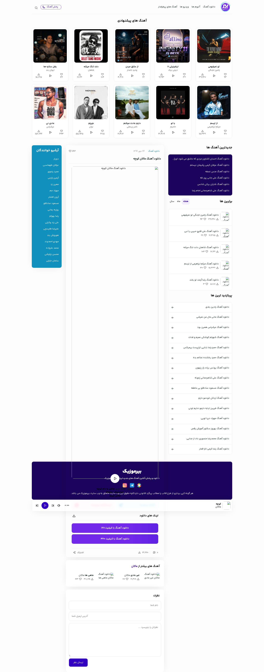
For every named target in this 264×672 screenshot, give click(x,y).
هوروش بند (53, 235)
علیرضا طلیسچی (51, 229)
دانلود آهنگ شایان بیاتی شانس (213, 184)
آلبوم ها (196, 7)
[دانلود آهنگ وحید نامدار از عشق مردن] (132, 46)
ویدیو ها (184, 7)
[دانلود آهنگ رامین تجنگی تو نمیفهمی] (214, 46)
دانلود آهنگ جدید (124, 489)
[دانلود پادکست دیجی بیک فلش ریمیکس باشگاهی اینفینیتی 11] (173, 46)
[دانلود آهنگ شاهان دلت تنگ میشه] (91, 46)
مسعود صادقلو (51, 203)
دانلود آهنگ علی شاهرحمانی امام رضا (210, 190)
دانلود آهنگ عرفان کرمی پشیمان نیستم (209, 165)
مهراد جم (54, 190)
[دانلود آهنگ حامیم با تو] (173, 102)
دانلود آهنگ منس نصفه (217, 171)
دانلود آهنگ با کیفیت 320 (115, 539)
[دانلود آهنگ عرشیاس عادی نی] (50, 102)
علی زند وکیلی (52, 222)
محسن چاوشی (52, 254)
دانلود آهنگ (209, 7)
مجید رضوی (53, 171)
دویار (56, 159)
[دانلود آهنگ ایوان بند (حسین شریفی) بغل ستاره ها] (50, 46)
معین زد (54, 184)
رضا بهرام (54, 216)
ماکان (134, 566)
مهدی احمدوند (52, 241)
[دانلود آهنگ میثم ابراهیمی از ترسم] (214, 102)
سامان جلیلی (52, 261)
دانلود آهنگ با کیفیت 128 (115, 528)
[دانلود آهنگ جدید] (225, 7)
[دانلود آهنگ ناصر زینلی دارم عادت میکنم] (132, 102)
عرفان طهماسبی (51, 165)
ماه (178, 201)
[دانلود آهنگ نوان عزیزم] (91, 102)
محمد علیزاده (52, 248)
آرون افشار (53, 197)
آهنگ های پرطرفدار (167, 7)
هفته (185, 201)
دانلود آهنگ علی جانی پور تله (214, 178)
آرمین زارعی (53, 178)
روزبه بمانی (53, 210)
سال (172, 201)
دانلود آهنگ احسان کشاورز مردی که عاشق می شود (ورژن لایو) (199, 159)
